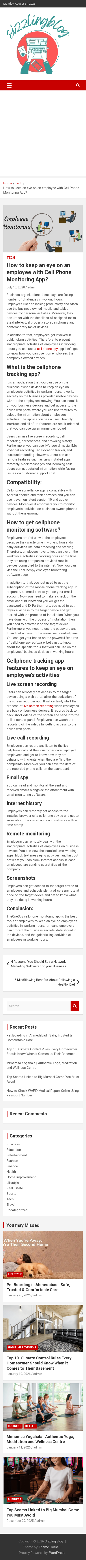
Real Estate (15, 1188)
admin (32, 287)
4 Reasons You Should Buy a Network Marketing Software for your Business (38, 964)
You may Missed (22, 1225)
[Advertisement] (43, 134)
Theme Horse (49, 1547)
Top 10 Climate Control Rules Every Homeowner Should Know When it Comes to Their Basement (39, 1363)
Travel (11, 1205)
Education (14, 1150)
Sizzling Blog (54, 1541)
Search (75, 1006)
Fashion (12, 1161)
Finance (12, 1166)
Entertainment (17, 1155)
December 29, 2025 (20, 1520)
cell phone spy (47, 349)
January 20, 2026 (19, 1295)
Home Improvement (21, 1177)
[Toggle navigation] (9, 85)
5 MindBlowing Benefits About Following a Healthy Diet (45, 982)
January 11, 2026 (19, 1447)
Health (11, 1172)
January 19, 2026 (19, 1374)
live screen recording (39, 706)
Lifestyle (13, 1183)
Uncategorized (17, 1210)
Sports (11, 1194)
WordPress (57, 1553)
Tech (11, 257)
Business (13, 1144)
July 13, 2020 (16, 287)
